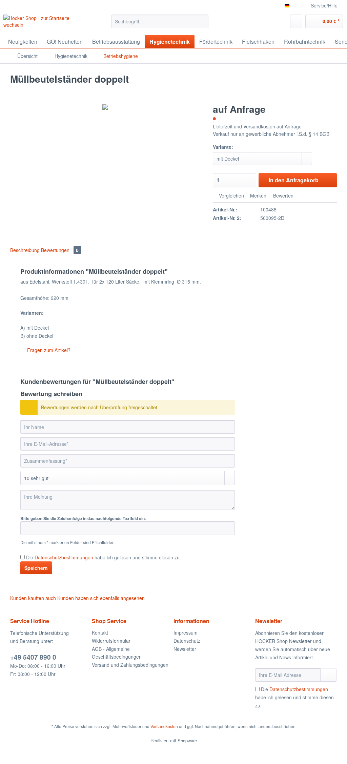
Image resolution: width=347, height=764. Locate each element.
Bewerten (282, 195)
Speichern (36, 567)
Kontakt (100, 632)
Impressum (186, 632)
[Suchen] (202, 21)
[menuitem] (160, 25)
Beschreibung (25, 250)
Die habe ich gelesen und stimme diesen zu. (103, 557)
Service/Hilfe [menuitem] (324, 5)
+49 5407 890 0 (33, 657)
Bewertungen (60, 250)
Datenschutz (187, 640)
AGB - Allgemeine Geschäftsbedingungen (117, 652)
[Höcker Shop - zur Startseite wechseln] (44, 23)
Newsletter (185, 648)
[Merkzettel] (296, 21)
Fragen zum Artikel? (48, 350)
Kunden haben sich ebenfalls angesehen (101, 598)
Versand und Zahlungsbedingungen (130, 664)
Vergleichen (231, 195)
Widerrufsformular (111, 640)
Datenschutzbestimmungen (64, 557)
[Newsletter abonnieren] (328, 675)
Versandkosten (164, 726)
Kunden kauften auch (33, 598)
